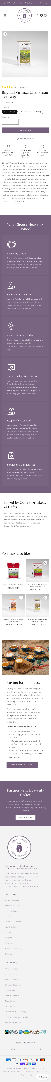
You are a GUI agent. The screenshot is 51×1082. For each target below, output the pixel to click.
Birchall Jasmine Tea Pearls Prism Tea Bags (37, 620)
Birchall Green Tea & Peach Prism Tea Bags (13, 620)
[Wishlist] (41, 15)
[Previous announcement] (4, 3)
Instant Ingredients (13, 1022)
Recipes (8, 932)
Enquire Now (25, 817)
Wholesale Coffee (12, 969)
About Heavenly (12, 900)
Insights (8, 938)
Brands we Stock (12, 906)
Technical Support (13, 922)
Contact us (9, 943)
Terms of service (42, 1071)
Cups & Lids (10, 1001)
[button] (4, 15)
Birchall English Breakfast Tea (13, 585)
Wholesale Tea (11, 974)
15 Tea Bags (9, 112)
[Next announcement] (46, 3)
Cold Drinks (10, 990)
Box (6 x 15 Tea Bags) (31, 112)
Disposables (10, 1006)
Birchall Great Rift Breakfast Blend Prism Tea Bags (37, 586)
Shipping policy (26, 1075)
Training (8, 916)
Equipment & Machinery (15, 1012)
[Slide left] (20, 81)
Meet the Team (11, 911)
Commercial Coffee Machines (18, 1017)
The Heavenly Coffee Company (24, 1068)
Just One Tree (11, 927)
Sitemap (8, 954)
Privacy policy (28, 1071)
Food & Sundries (12, 996)
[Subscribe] (40, 1049)
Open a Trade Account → (22, 765)
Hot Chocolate (11, 979)
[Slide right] (30, 81)
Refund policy (16, 1071)
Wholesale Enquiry (13, 949)
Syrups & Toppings (13, 985)
